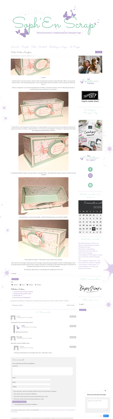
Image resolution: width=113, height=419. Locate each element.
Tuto (33, 47)
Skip (101, 415)
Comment (15, 366)
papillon (45, 301)
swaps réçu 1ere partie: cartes (22, 294)
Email (14, 382)
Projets (25, 47)
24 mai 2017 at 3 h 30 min (26, 347)
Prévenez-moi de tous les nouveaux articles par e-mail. (29, 399)
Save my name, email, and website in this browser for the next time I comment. (35, 391)
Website (14, 387)
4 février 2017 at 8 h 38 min (29, 327)
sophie (24, 55)
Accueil (15, 47)
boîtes (30, 55)
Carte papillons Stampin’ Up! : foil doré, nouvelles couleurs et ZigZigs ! (89, 262)
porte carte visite (56, 301)
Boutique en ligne (58, 47)
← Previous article (17, 305)
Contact (43, 47)
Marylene (29, 301)
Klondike (22, 346)
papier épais (37, 301)
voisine (66, 301)
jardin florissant (18, 301)
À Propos (75, 47)
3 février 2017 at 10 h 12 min (24, 317)
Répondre (72, 316)
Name (14, 378)
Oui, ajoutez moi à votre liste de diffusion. (26, 404)
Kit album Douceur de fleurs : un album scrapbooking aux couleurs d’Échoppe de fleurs (88, 245)
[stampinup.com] (90, 150)
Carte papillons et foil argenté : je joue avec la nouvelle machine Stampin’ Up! (90, 257)
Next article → (71, 305)
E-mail (14, 273)
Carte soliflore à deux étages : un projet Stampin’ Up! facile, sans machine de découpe (88, 267)
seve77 (18, 316)
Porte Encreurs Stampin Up (22, 298)
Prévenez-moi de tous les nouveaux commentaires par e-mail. (31, 396)
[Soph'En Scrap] (56, 22)
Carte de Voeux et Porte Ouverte (23, 292)
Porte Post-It (18, 296)
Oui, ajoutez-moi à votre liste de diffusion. (25, 394)
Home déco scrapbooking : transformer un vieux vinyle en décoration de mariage (88, 251)
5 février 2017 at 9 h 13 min (24, 338)
